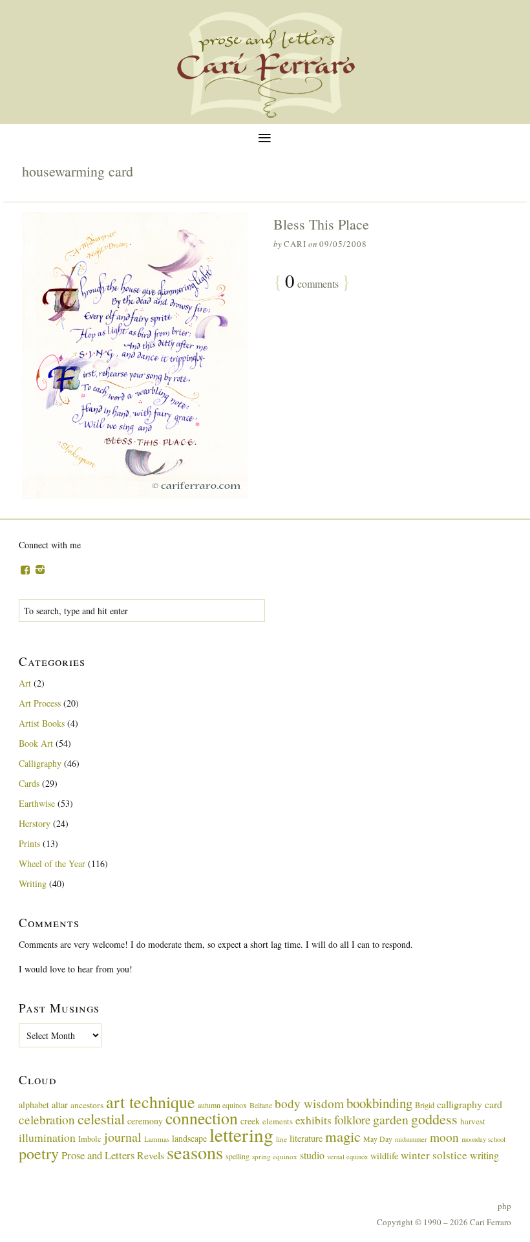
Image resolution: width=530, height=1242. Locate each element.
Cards (29, 783)
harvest (472, 1121)
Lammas (156, 1139)
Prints (29, 843)
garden (390, 1119)
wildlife (384, 1156)
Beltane (260, 1105)
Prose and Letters (97, 1155)
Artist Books (42, 723)
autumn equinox (222, 1105)
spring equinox (274, 1156)
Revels (150, 1155)
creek (250, 1121)
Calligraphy (40, 763)
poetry (39, 1153)
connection (201, 1118)
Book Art (36, 743)
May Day (377, 1138)
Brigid (424, 1105)
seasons (195, 1152)
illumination (47, 1137)
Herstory (34, 823)
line (281, 1139)
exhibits (313, 1120)
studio (312, 1155)
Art (25, 683)
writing (484, 1155)
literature (306, 1138)
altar (60, 1104)
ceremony (145, 1121)
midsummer (411, 1139)
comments (312, 282)
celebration (47, 1119)
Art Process (40, 703)
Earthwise (37, 803)
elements (277, 1121)
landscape (189, 1138)
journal (123, 1137)
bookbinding (379, 1103)
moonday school (483, 1139)
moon (444, 1136)
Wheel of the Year (52, 863)
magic (343, 1136)
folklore (352, 1119)
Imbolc (89, 1138)
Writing (33, 883)
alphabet (34, 1104)
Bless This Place (321, 224)
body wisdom (309, 1103)
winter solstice (434, 1155)
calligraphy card (469, 1104)
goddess (434, 1118)
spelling (237, 1156)
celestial (101, 1118)
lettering (241, 1134)
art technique (150, 1102)
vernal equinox (347, 1156)
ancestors (86, 1105)
